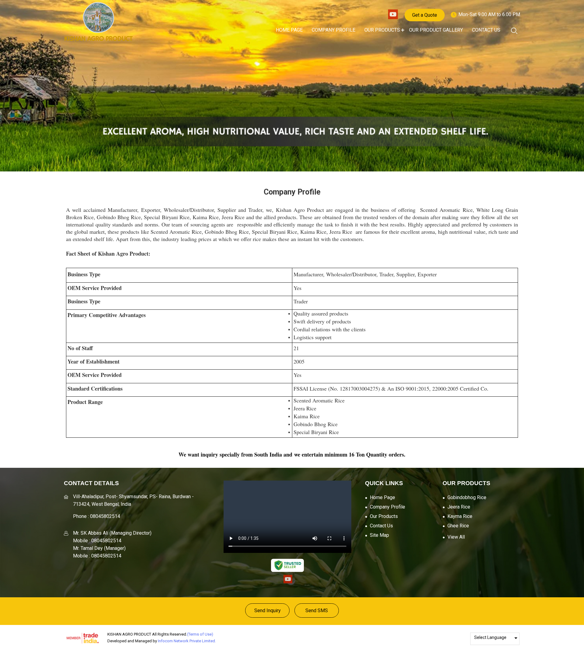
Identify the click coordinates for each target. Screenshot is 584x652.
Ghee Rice (458, 526)
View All (456, 537)
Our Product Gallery (436, 30)
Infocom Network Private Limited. (187, 641)
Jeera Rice (458, 507)
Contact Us (486, 30)
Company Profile (333, 30)
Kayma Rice (459, 516)
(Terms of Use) (200, 634)
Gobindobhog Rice (466, 497)
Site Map (379, 535)
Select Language (490, 637)
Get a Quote (424, 15)
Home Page (289, 30)
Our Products (382, 30)
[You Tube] (393, 17)
